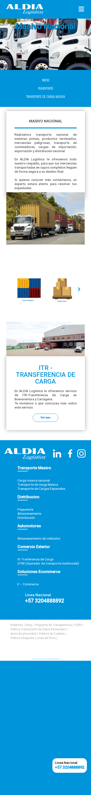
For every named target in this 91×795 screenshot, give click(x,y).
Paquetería (25, 509)
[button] (79, 289)
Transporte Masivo (34, 468)
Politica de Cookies (52, 633)
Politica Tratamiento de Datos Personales (38, 629)
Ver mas (45, 417)
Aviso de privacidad (23, 633)
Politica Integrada (22, 638)
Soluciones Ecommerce (38, 571)
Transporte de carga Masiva (37, 484)
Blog (29, 625)
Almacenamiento (29, 513)
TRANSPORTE (45, 88)
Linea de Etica (46, 638)
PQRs (78, 625)
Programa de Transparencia (53, 625)
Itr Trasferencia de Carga (35, 559)
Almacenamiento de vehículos (38, 538)
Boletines (16, 625)
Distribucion (28, 497)
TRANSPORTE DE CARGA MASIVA (45, 96)
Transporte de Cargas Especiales (41, 488)
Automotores (29, 526)
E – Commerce (28, 584)
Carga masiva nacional (33, 480)
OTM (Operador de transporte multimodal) (48, 563)
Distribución (26, 518)
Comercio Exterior (33, 546)
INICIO (45, 80)
